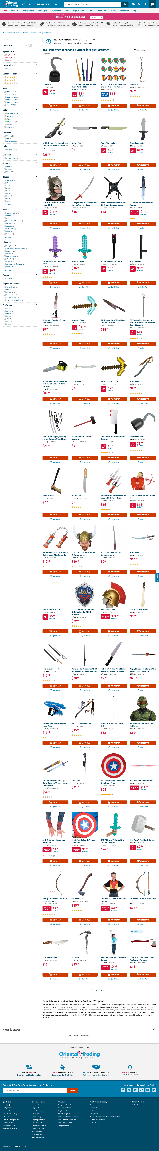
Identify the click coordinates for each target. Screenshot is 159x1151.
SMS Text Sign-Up (9, 1126)
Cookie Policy (94, 1123)
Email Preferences (38, 1137)
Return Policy (36, 1117)
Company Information (65, 1105)
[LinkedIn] (129, 1090)
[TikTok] (141, 1090)
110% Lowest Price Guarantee (68, 1117)
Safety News (94, 1114)
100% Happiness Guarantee (67, 1120)
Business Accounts (9, 1111)
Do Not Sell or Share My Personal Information (105, 1117)
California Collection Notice (99, 1111)
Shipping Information (39, 1120)
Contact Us (35, 1105)
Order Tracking (37, 1111)
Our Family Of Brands (65, 1123)
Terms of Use (94, 1108)
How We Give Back (64, 1108)
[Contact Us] (139, 4)
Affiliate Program (64, 1114)
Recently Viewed (11, 1029)
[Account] (145, 4)
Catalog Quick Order (10, 1105)
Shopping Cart (37, 1123)
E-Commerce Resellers (97, 1120)
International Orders (39, 1126)
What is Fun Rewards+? (10, 1129)
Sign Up (72, 1090)
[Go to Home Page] (4, 33)
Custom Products (137, 1105)
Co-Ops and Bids (8, 1108)
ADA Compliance (37, 1135)
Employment (62, 1111)
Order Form (36, 1114)
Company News (63, 1126)
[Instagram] (154, 1090)
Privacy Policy (94, 1105)
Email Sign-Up (8, 1123)
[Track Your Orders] (133, 4)
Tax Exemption (37, 1132)
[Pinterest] (135, 1090)
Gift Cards (6, 1117)
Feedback (157, 577)
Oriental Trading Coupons (11, 1120)
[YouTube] (147, 1090)
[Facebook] (123, 1090)
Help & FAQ (35, 1108)
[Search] (124, 4)
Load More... (8, 205)
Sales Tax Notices (38, 1129)
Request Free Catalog (10, 1114)
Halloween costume (59, 1004)
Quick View (56, 110)
